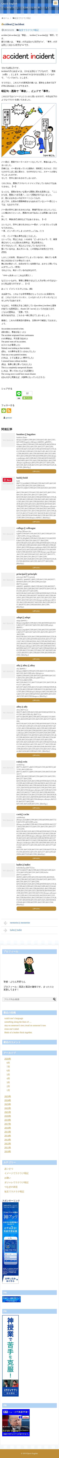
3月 (8, 1082)
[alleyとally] (8, 712)
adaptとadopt (23, 617)
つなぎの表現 (11, 1187)
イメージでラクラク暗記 (16, 1173)
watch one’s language (13, 1018)
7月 (8, 1067)
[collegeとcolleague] (8, 534)
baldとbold (22, 477)
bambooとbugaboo (26, 434)
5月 (8, 1074)
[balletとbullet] (8, 870)
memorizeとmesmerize (20, 923)
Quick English (9, 3)
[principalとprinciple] (8, 579)
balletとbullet (23, 864)
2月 (8, 1086)
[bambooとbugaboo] (8, 440)
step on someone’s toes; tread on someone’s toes (25, 1025)
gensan (9, 418)
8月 (8, 1063)
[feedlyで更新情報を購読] (3, 410)
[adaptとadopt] (8, 623)
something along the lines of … (17, 1022)
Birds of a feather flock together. (18, 1032)
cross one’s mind (11, 1029)
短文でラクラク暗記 (29, 30)
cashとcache (22, 814)
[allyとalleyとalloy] (8, 671)
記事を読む (36, 471)
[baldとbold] (8, 483)
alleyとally (22, 706)
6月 (8, 1070)
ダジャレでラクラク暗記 (16, 1182)
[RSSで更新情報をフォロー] (9, 410)
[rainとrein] (8, 767)
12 (27, 393)
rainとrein (21, 761)
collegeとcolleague (26, 528)
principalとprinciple (26, 574)
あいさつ (8, 1169)
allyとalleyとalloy (25, 665)
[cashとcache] (8, 820)
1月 (8, 1090)
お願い (7, 1178)
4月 (8, 1078)
